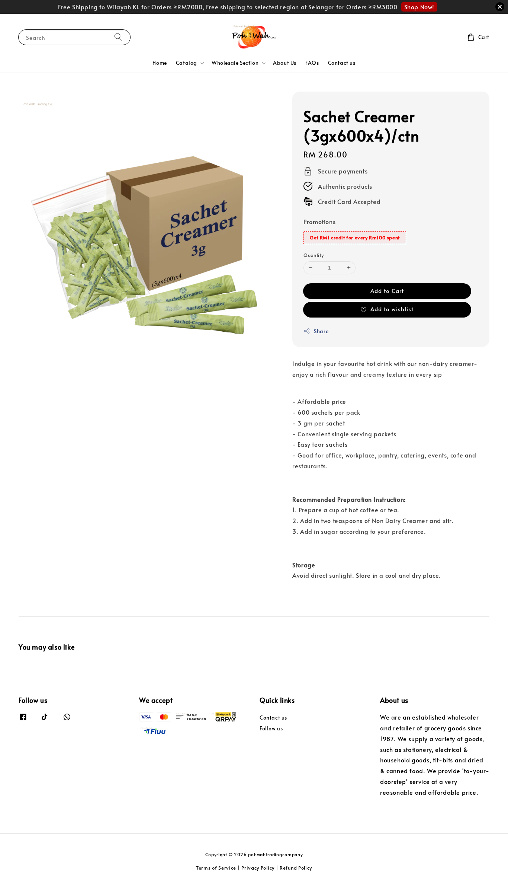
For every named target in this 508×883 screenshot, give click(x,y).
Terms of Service (216, 867)
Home (159, 62)
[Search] (118, 37)
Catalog (186, 63)
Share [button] (321, 331)
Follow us (271, 728)
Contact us (342, 62)
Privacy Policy (257, 867)
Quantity (313, 255)
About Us (284, 62)
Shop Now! (419, 7)
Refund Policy (296, 867)
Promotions (319, 221)
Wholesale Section (235, 63)
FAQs (312, 62)
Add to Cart (387, 290)
